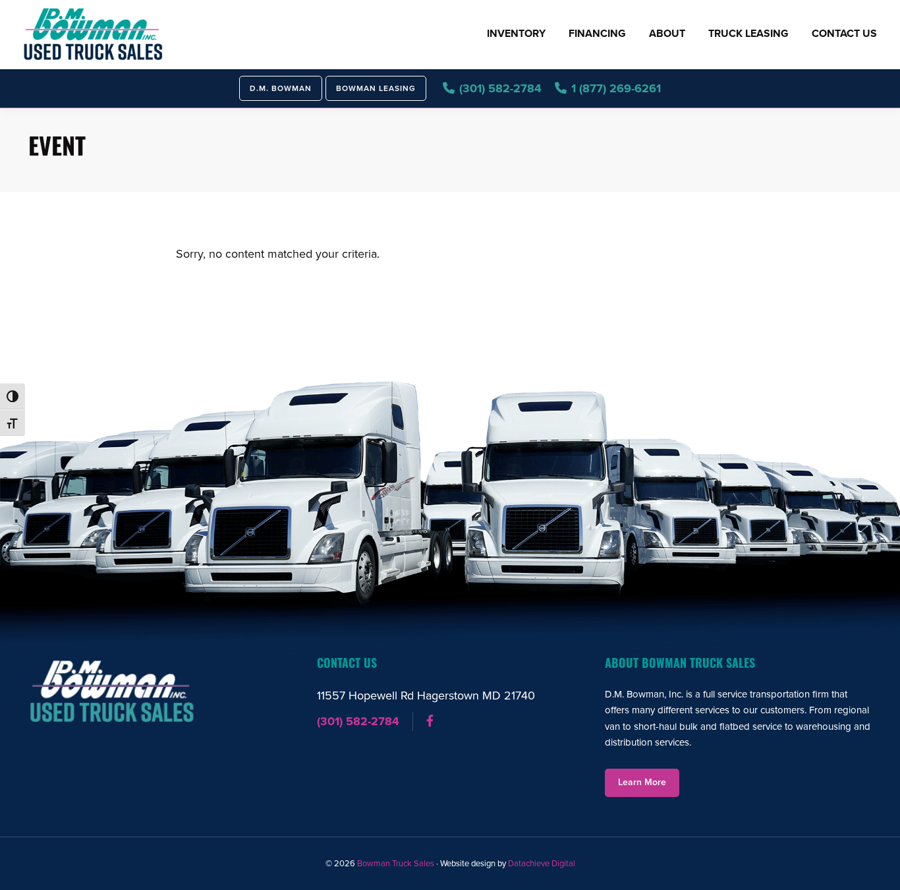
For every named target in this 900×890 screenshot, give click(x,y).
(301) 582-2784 (358, 721)
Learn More (642, 782)
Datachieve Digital (541, 863)
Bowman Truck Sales (395, 863)
